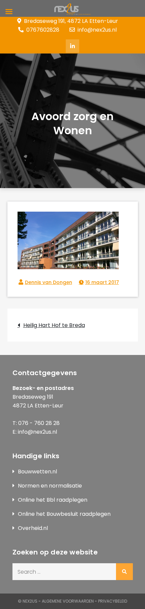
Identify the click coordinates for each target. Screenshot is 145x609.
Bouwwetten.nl (37, 471)
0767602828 (42, 30)
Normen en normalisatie (50, 486)
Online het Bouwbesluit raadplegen (64, 514)
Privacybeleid (112, 601)
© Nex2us (27, 601)
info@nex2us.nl (97, 30)
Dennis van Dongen (48, 282)
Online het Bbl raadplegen (52, 500)
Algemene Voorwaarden (68, 601)
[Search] (124, 571)
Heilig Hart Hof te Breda (54, 325)
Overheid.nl (33, 528)
